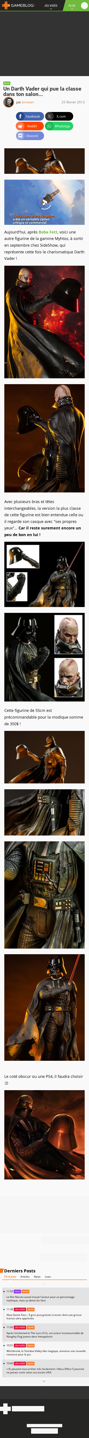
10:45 (45, 1367)
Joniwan (28, 102)
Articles (25, 1276)
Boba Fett (48, 232)
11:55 (40, 1295)
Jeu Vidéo (50, 5)
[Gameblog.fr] (17, 5)
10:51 (46, 1350)
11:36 (44, 1313)
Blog (7, 83)
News (37, 1276)
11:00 (45, 1331)
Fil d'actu (10, 1276)
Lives (48, 1276)
